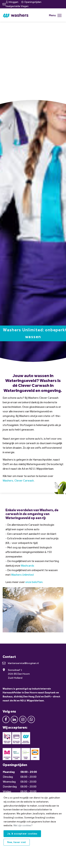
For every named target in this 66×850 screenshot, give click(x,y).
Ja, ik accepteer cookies (22, 833)
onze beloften (34, 582)
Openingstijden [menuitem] (32, 2)
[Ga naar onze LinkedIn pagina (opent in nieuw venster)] (14, 718)
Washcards (27, 565)
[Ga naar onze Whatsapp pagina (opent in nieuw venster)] (31, 718)
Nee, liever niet (16, 842)
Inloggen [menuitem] (13, 2)
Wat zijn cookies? (23, 825)
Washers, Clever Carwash (18, 480)
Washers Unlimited (22, 574)
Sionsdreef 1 (15, 670)
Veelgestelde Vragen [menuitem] (17, 6)
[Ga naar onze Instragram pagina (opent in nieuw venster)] (23, 718)
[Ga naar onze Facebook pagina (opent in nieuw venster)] (6, 718)
